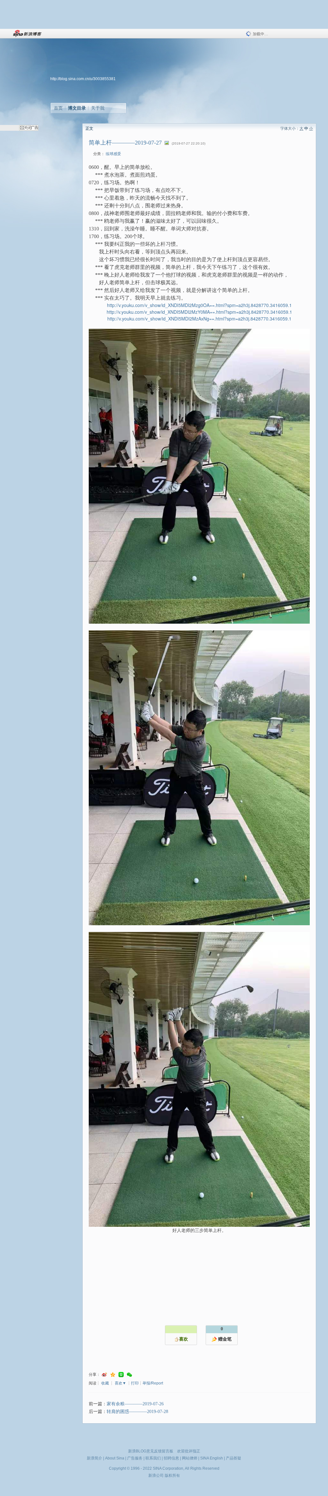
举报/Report (153, 1383)
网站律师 (189, 1458)
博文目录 (77, 108)
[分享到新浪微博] (104, 1374)
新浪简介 (94, 1458)
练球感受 (113, 154)
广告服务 (135, 1458)
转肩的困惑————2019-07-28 (137, 1411)
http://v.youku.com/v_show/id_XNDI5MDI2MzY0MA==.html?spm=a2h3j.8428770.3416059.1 (199, 312)
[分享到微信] (129, 1374)
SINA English (211, 1458)
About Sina (114, 1458)
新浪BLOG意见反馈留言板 (150, 1451)
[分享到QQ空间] (112, 1374)
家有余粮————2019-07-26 (135, 1403)
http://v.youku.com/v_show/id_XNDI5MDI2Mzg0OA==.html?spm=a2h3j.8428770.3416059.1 (199, 305)
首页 (58, 108)
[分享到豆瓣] (121, 1374)
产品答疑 (233, 1458)
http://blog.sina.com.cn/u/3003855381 (83, 79)
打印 (135, 1383)
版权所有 (172, 1475)
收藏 (105, 1383)
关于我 (97, 108)
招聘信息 (171, 1458)
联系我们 (153, 1458)
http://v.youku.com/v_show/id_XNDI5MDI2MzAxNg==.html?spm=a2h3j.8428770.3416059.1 (199, 318)
